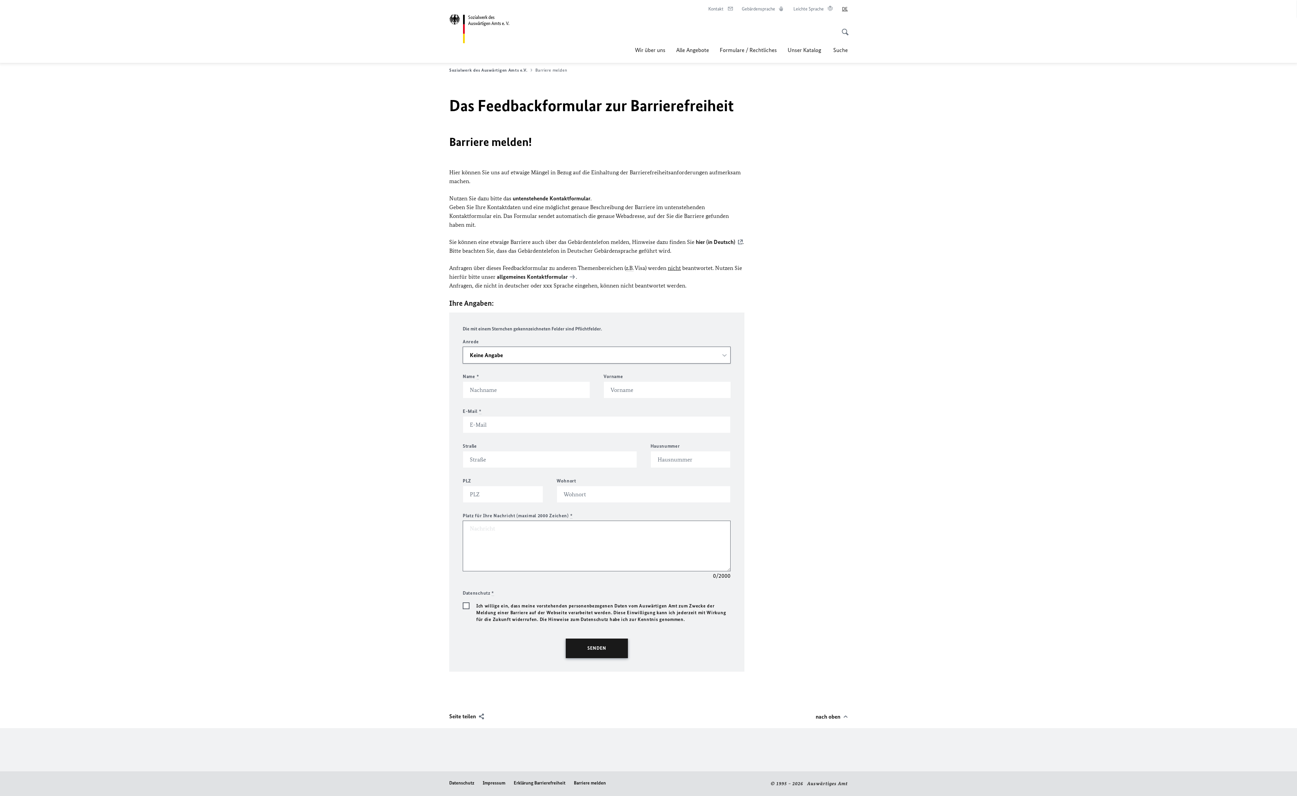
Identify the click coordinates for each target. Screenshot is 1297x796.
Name (471, 376)
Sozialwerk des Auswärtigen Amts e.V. (488, 70)
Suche (840, 50)
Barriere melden (590, 783)
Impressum (494, 783)
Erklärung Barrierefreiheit (539, 783)
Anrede (471, 342)
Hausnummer (665, 446)
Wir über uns (650, 50)
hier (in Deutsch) (715, 242)
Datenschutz (461, 783)
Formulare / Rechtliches (748, 50)
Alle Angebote (692, 50)
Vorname (613, 376)
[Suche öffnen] (843, 28)
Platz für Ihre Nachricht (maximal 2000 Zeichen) (518, 516)
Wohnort (566, 481)
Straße (470, 446)
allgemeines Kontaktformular (532, 276)
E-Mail (472, 411)
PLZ (467, 481)
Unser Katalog (805, 50)
